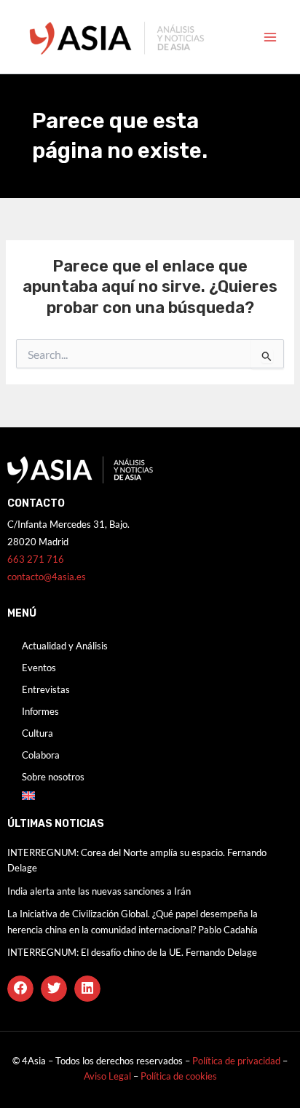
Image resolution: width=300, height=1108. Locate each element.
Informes (40, 711)
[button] (20, 989)
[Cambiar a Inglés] (150, 796)
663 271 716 (35, 559)
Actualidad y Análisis (65, 646)
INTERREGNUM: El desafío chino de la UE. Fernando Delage (132, 952)
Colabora (41, 755)
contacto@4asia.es (46, 576)
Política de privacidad (236, 1061)
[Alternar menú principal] (270, 37)
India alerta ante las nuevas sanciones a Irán (99, 891)
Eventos (39, 667)
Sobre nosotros (53, 777)
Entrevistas (46, 689)
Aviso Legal (108, 1076)
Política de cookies (179, 1076)
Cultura (37, 733)
